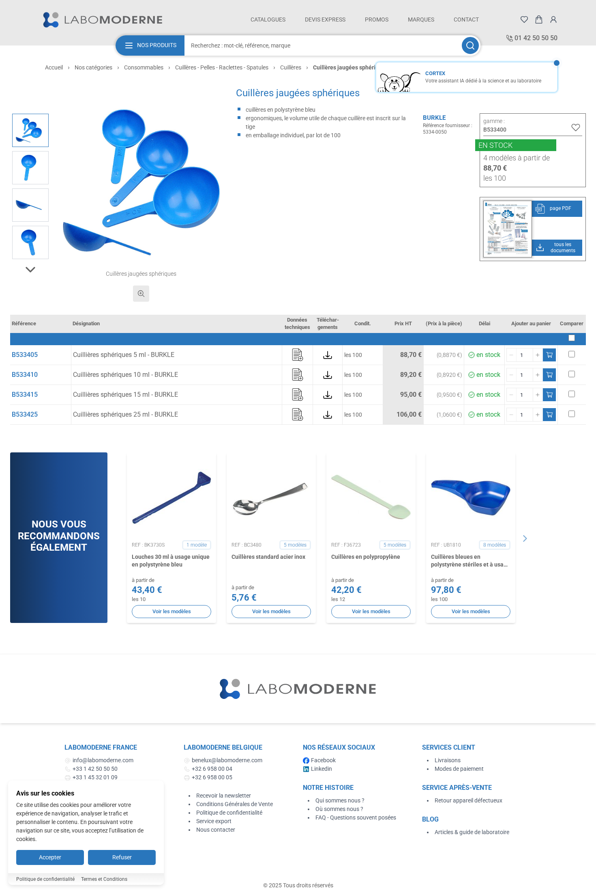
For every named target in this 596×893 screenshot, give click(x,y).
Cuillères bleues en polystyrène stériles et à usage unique (470, 561)
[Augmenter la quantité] (537, 354)
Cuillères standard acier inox (268, 557)
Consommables (143, 67)
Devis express (325, 19)
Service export (214, 821)
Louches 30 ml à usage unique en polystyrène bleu (171, 561)
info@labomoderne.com (103, 760)
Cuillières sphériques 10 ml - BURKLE (125, 374)
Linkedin (321, 768)
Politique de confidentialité (229, 812)
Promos (376, 19)
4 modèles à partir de (516, 158)
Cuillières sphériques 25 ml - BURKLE (125, 414)
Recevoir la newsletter (223, 795)
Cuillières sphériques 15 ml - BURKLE (125, 394)
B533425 (25, 414)
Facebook (323, 760)
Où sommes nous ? (339, 809)
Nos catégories (93, 67)
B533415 (25, 394)
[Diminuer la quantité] (512, 354)
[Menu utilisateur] (553, 19)
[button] (141, 182)
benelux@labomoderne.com (227, 760)
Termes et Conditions (104, 879)
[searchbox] (322, 45)
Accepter (50, 857)
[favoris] (524, 19)
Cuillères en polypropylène (365, 557)
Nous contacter (215, 829)
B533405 (25, 355)
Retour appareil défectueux (468, 800)
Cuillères (290, 67)
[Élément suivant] (525, 538)
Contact (466, 19)
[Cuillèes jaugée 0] (30, 167)
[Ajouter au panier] (549, 354)
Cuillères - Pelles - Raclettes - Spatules (221, 67)
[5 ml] (30, 205)
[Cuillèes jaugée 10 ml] (30, 242)
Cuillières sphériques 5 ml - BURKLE (123, 355)
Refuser (122, 857)
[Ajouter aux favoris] (575, 127)
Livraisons (448, 760)
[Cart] (539, 19)
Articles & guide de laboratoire (472, 832)
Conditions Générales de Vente (234, 804)
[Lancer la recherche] (470, 45)
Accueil (54, 67)
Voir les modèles (171, 611)
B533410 (25, 374)
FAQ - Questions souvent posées (355, 817)
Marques (421, 19)
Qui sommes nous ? (339, 800)
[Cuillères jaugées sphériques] (30, 130)
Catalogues (268, 19)
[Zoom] (141, 293)
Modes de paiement (459, 768)
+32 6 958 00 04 (212, 768)
